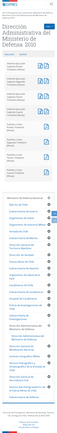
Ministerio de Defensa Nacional (25, 198)
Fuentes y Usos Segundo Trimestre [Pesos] (47, 141)
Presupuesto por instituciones (20, 12)
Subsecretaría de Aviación (24, 268)
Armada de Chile (18, 231)
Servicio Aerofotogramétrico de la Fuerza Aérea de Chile (27, 388)
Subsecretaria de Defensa (24, 397)
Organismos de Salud (21, 218)
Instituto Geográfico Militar (24, 356)
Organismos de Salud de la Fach (24, 276)
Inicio (4, 12)
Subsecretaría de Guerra (23, 211)
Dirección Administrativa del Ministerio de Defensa (25, 327)
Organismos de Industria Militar (27, 224)
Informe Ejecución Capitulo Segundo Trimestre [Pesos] (41, 80)
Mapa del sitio (29, 424)
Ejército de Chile (18, 204)
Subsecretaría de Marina (23, 238)
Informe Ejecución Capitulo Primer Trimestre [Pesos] (41, 65)
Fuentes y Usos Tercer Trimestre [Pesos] (47, 156)
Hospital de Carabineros (23, 298)
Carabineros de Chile (21, 285)
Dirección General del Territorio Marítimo (21, 246)
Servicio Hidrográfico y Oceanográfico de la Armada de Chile (27, 366)
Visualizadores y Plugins (29, 427)
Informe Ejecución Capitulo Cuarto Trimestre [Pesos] (41, 111)
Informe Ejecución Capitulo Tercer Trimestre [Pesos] (41, 95)
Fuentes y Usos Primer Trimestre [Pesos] (47, 126)
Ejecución (9, 54)
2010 (12, 18)
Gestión (23, 54)
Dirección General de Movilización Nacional (21, 348)
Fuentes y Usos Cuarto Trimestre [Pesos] (47, 172)
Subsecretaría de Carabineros (26, 292)
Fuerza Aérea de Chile (21, 261)
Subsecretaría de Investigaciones (19, 317)
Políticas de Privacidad (28, 422)
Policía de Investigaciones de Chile (25, 307)
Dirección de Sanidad (21, 255)
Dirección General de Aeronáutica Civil (21, 378)
